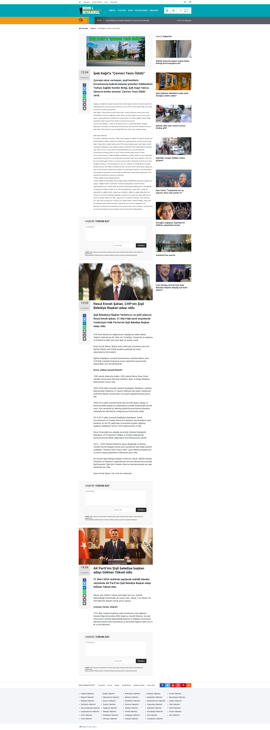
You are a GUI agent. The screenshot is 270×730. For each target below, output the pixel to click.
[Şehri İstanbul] (90, 10)
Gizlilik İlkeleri (126, 685)
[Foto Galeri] (190, 2)
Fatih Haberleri (174, 704)
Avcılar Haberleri (175, 694)
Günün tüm (184, 20)
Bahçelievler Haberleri (111, 697)
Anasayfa (102, 685)
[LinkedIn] (84, 92)
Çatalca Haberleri (175, 701)
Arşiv (106, 2)
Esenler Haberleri (109, 704)
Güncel (112, 10)
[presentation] (86, 20)
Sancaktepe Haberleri (155, 712)
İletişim (117, 685)
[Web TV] (185, 2)
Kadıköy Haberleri (131, 708)
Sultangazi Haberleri (132, 715)
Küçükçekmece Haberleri (90, 712)
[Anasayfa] (80, 2)
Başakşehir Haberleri (154, 697)
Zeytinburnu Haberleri (155, 719)
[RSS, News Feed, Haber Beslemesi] (188, 685)
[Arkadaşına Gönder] (84, 100)
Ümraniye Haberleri (110, 719)
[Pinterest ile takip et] (183, 685)
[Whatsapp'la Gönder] (84, 96)
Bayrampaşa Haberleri (177, 697)
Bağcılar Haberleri (87, 697)
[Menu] (167, 11)
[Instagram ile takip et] (178, 685)
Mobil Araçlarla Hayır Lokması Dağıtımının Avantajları (125, 20)
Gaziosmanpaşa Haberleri (90, 708)
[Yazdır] (84, 104)
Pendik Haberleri (131, 712)
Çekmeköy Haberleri (88, 704)
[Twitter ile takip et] (167, 685)
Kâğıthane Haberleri (154, 708)
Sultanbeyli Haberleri (110, 715)
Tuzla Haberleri (86, 719)
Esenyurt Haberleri (132, 704)
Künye (110, 685)
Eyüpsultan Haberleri (154, 704)
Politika (122, 10)
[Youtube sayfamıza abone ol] (173, 685)
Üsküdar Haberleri (131, 719)
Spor (130, 10)
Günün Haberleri (97, 2)
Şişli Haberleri (174, 715)
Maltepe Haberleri (109, 712)
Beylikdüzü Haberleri (132, 701)
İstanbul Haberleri (87, 694)
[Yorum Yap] (84, 108)
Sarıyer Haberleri (175, 712)
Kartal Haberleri (175, 708)
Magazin (154, 10)
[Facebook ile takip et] (162, 685)
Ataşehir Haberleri (153, 694)
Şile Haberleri (152, 715)
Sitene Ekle (113, 2)
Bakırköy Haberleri (131, 697)
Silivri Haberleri (86, 715)
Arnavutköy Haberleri (132, 694)
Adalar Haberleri (109, 694)
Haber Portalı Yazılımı (89, 727)
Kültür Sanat (141, 10)
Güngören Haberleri (110, 708)
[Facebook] (84, 85)
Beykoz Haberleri (109, 701)
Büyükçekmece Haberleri (156, 701)
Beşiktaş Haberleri (87, 701)
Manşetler (87, 2)
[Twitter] (84, 89)
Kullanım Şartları (139, 685)
